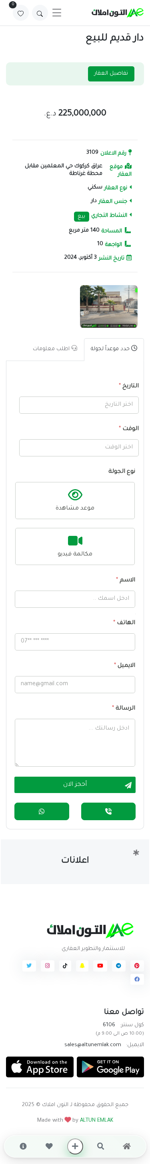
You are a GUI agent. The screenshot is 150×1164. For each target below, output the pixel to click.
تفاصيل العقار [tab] (111, 74)
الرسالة (123, 709)
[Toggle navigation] (57, 13)
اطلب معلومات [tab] (52, 349)
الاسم (125, 580)
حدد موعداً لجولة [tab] (111, 349)
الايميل (124, 666)
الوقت (129, 429)
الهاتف (124, 623)
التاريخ (129, 386)
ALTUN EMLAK (96, 1121)
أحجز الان (75, 784)
